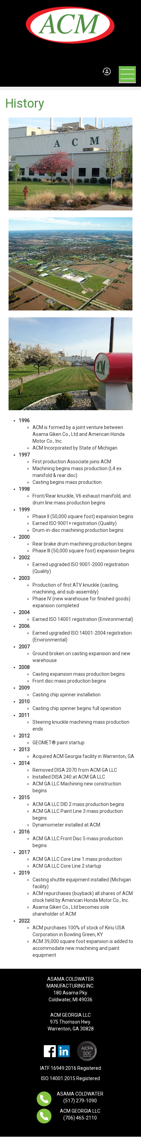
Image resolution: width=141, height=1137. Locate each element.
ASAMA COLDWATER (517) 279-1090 (80, 1097)
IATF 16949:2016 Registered (70, 1068)
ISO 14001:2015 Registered (70, 1078)
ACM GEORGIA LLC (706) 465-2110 (80, 1114)
